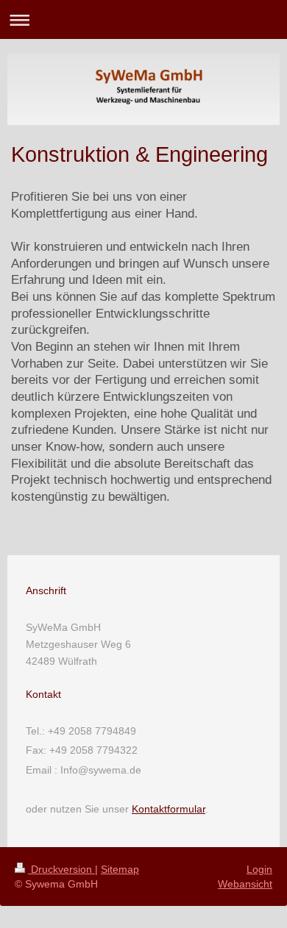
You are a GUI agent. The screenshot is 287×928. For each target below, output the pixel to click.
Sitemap (120, 869)
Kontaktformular (168, 809)
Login (259, 869)
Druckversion (61, 869)
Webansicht (245, 884)
